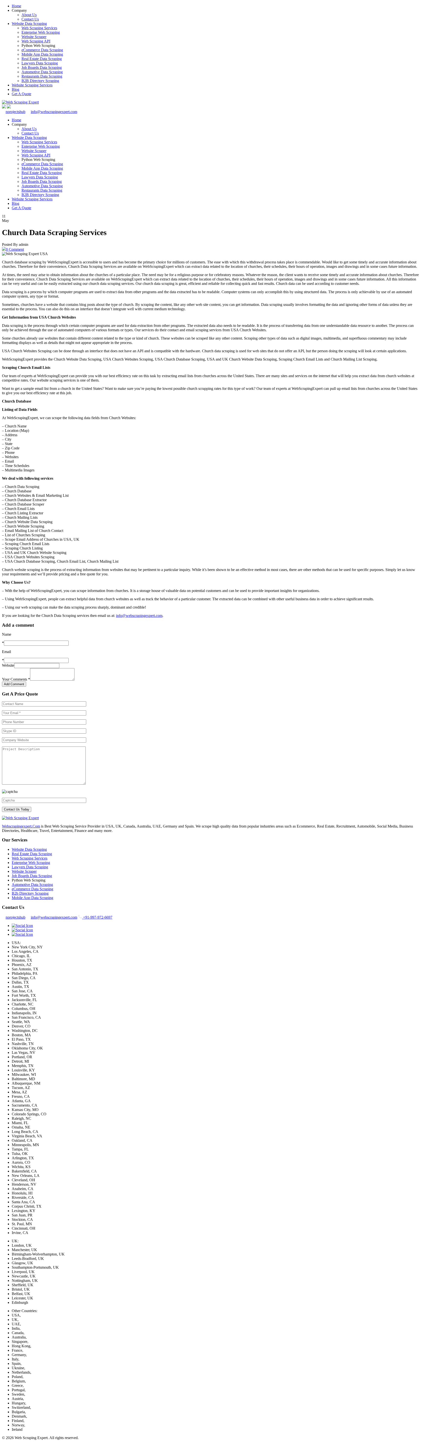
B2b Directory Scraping (30, 893)
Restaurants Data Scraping (41, 76)
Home (16, 6)
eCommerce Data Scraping (42, 50)
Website (8, 665)
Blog (15, 89)
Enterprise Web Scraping (40, 32)
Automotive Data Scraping (42, 72)
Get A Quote (21, 94)
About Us (29, 15)
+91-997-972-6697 (97, 917)
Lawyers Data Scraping (39, 63)
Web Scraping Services (39, 28)
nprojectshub (15, 112)
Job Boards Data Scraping (41, 67)
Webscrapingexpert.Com (21, 826)
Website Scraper (33, 37)
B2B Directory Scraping (40, 81)
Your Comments (16, 679)
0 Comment (15, 249)
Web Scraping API (35, 41)
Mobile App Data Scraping (42, 54)
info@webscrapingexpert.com (54, 112)
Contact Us (30, 19)
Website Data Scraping (29, 23)
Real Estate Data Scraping (41, 59)
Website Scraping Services (32, 85)
